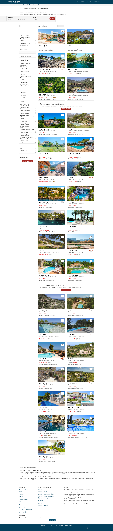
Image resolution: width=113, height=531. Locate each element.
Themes (20, 491)
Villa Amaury (72, 250)
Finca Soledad (73, 69)
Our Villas (76, 1)
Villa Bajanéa (72, 383)
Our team (21, 496)
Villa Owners (49, 525)
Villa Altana (43, 456)
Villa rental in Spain (42, 489)
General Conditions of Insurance (25, 509)
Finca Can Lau (44, 129)
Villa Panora (43, 407)
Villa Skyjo (71, 334)
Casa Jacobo (43, 177)
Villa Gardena (44, 45)
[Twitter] (92, 528)
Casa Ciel (71, 45)
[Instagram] (87, 528)
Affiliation (61, 525)
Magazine (83, 1)
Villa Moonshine (45, 69)
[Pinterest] (90, 528)
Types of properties (23, 489)
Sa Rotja (71, 94)
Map (92, 26)
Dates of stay (10, 17)
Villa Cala (42, 250)
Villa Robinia (72, 432)
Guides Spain (40, 500)
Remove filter (28, 30)
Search (52, 18)
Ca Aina (70, 359)
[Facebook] (85, 528)
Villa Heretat (43, 94)
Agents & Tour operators (24, 511)
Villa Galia (43, 359)
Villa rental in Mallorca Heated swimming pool (46, 497)
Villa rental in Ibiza (41, 502)
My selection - (98, 1)
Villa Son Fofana (74, 153)
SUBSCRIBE (52, 520)
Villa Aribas (72, 226)
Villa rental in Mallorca (42, 491)
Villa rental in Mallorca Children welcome (46, 494)
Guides (20, 493)
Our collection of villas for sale (25, 512)
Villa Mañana (43, 432)
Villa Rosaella (44, 226)
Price (66, 26)
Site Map (56, 525)
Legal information (69, 525)
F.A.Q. (20, 504)
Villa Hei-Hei (43, 334)
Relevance (60, 26)
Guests (34, 17)
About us (21, 498)
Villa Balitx (43, 383)
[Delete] (35, 52)
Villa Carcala (44, 202)
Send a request (66, 108)
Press (20, 502)
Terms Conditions (22, 507)
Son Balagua (43, 310)
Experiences (21, 494)
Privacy (20, 506)
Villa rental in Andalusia (42, 503)
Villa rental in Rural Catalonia (43, 505)
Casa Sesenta (44, 275)
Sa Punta (71, 129)
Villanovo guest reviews (23, 499)
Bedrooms (71, 26)
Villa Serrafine (73, 275)
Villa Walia (71, 177)
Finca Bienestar (73, 407)
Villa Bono (72, 202)
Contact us (89, 1)
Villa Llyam (72, 310)
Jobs (20, 501)
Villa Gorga (43, 153)
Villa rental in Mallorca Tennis (44, 498)
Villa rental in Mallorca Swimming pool (45, 493)
